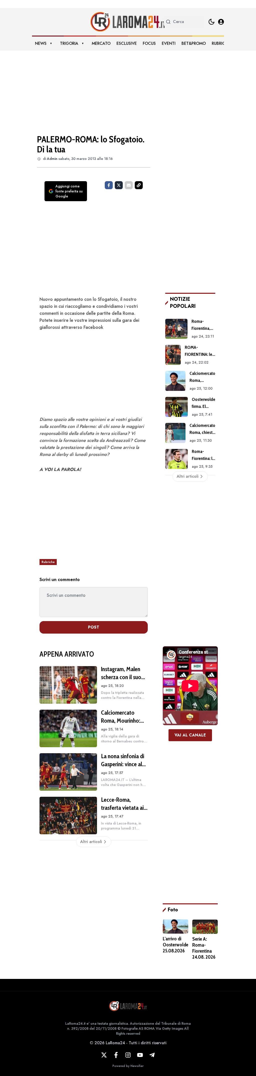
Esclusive (126, 43)
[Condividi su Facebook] (109, 185)
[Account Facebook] (116, 1055)
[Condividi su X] (119, 185)
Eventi (169, 43)
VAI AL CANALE (190, 735)
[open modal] (221, 22)
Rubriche (221, 43)
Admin (52, 158)
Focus (149, 43)
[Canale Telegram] (152, 1055)
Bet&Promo (194, 43)
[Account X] (104, 1055)
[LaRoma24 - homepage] (128, 22)
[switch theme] (211, 21)
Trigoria (69, 43)
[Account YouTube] (140, 1055)
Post (93, 627)
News (40, 43)
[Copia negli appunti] (139, 185)
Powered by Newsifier (128, 1066)
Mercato (101, 43)
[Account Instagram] (128, 1055)
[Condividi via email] (129, 185)
